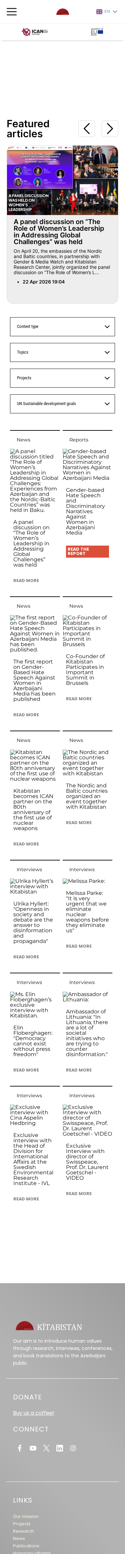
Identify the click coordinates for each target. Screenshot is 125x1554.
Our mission (26, 1516)
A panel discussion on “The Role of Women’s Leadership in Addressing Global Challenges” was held (59, 232)
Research (23, 1531)
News (19, 1538)
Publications (26, 1546)
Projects (22, 1524)
